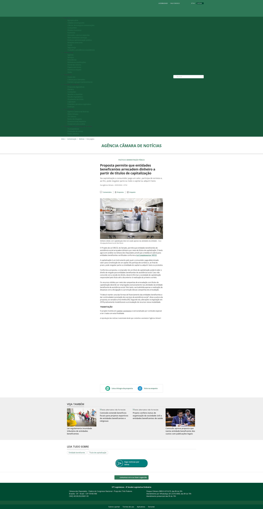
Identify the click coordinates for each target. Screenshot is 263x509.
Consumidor (72, 28)
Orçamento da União (75, 99)
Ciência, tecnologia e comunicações (80, 25)
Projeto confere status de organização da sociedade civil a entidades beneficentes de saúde (148, 416)
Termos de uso (128, 507)
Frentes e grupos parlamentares (80, 82)
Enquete (132, 192)
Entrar (199, 3)
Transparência (73, 129)
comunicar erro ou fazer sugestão (133, 477)
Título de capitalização (97, 452)
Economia (71, 33)
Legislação (71, 102)
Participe (70, 107)
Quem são (71, 77)
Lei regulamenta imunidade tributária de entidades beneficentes (79, 431)
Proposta (120, 192)
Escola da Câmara (74, 65)
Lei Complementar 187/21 (147, 255)
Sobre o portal (114, 507)
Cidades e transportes (75, 23)
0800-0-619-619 (165, 491)
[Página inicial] (73, 8)
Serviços (70, 57)
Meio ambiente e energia (77, 37)
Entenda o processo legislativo (79, 104)
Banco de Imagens (74, 119)
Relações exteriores (75, 42)
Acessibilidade (163, 3)
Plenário (70, 89)
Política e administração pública (79, 40)
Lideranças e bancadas (76, 79)
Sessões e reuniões (74, 94)
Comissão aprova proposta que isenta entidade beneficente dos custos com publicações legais (180, 431)
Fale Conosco (175, 3)
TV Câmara (71, 116)
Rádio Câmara (72, 114)
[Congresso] (184, 3)
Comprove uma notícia (76, 124)
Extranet (151, 507)
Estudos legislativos (75, 97)
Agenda (70, 55)
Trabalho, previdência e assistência (81, 50)
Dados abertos (73, 134)
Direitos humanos (74, 30)
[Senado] (187, 3)
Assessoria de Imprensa (76, 121)
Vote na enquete (151, 388)
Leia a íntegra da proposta (122, 388)
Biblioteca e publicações (76, 62)
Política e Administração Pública (131, 160)
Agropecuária (72, 20)
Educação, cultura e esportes (78, 35)
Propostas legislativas (75, 87)
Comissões (71, 92)
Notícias (81, 139)
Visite (69, 72)
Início (63, 139)
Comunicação (71, 139)
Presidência (71, 60)
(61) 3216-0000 (174, 494)
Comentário (107, 192)
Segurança (71, 47)
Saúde (69, 45)
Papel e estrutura (74, 67)
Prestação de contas (75, 131)
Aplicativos (141, 507)
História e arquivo (74, 70)
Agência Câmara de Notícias (78, 111)
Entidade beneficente (77, 452)
